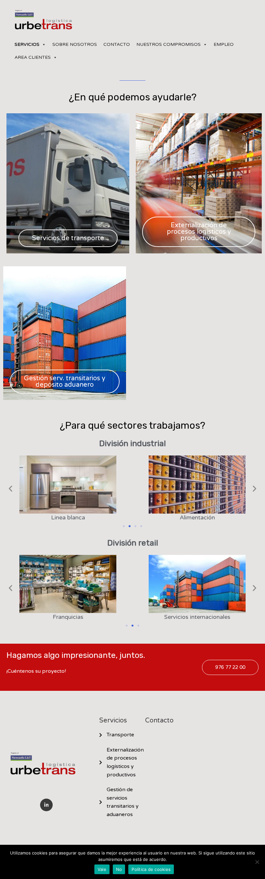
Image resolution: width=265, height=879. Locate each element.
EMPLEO (224, 44)
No (119, 869)
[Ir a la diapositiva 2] (130, 526)
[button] (10, 489)
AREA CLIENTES (33, 57)
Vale (102, 869)
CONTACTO (116, 44)
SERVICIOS (27, 44)
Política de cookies (151, 869)
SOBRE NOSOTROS (74, 44)
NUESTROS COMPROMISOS (168, 44)
